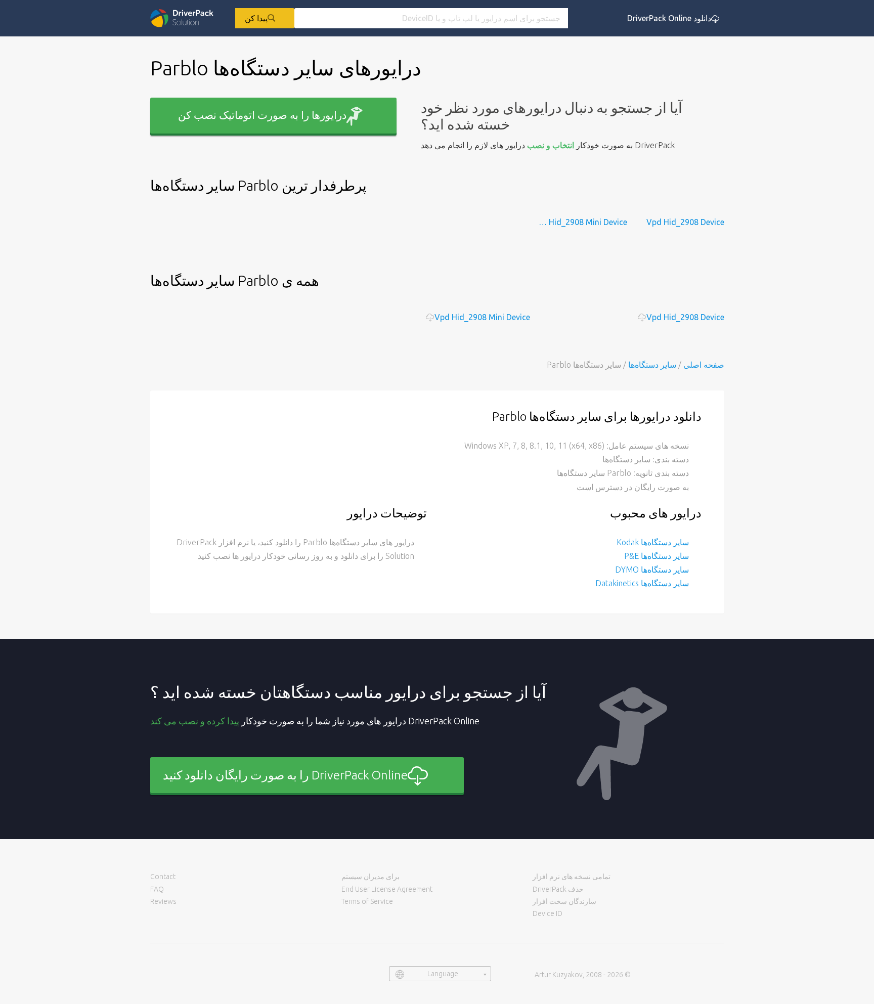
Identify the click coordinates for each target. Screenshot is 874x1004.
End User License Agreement (386, 889)
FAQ (157, 889)
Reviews (163, 901)
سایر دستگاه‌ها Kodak (653, 542)
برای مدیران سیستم (370, 876)
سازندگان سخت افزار (564, 901)
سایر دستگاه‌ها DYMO (652, 569)
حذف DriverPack (558, 889)
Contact (163, 876)
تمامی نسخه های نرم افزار (571, 876)
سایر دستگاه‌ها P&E (656, 555)
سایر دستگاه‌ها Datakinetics (642, 583)
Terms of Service (367, 901)
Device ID (547, 913)
